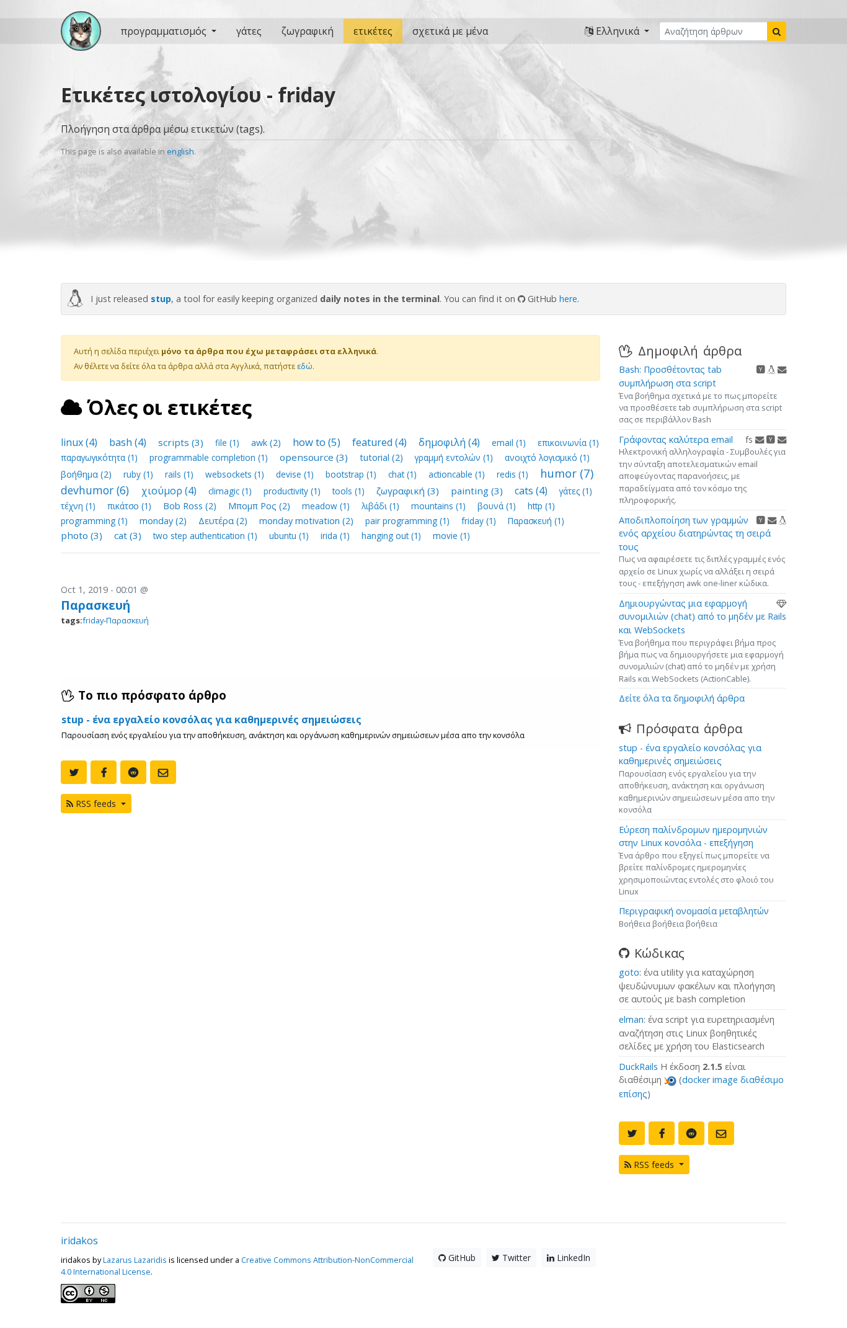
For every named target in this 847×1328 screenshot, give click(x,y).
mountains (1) (439, 506)
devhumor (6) (96, 490)
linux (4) (80, 442)
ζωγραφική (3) (408, 490)
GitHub (461, 1257)
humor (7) (566, 473)
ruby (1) (139, 474)
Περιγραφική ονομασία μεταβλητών (694, 911)
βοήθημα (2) (87, 474)
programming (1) (95, 521)
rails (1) (180, 474)
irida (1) (336, 535)
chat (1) (403, 474)
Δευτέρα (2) (224, 521)
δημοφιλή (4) (450, 442)
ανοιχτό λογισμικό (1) (547, 457)
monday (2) (164, 521)
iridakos (79, 1240)
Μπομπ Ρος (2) (260, 506)
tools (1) (349, 491)
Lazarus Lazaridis (135, 1259)
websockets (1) (236, 474)
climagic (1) (231, 491)
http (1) (541, 506)
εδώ (305, 366)
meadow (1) (327, 506)
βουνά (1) (497, 506)
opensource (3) (315, 457)
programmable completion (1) (209, 457)
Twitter (515, 1257)
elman (631, 1019)
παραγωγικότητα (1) (100, 457)
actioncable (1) (457, 474)
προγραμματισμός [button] (165, 31)
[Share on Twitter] (74, 772)
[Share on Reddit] (133, 772)
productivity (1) (293, 491)
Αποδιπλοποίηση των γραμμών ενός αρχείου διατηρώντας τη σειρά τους (695, 533)
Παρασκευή (95, 605)
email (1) (510, 442)
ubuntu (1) (290, 535)
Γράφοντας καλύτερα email (676, 439)
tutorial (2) (383, 457)
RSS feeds (95, 803)
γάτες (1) (575, 491)
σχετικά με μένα (450, 31)
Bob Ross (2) (191, 506)
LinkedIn (572, 1257)
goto (629, 972)
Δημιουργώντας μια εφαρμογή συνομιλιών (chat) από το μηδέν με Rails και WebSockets (702, 616)
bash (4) (129, 442)
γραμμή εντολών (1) (455, 457)
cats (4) (532, 490)
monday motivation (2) (307, 521)
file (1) (228, 442)
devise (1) (296, 474)
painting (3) (478, 490)
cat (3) (129, 535)
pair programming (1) (408, 521)
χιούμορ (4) (170, 490)
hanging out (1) (392, 535)
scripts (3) (182, 442)
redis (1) (514, 474)
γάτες (249, 31)
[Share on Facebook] (104, 772)
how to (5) (318, 442)
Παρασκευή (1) (536, 521)
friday (93, 620)
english (180, 151)
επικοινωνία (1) (568, 442)
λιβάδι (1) (381, 506)
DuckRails (638, 1066)
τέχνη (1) (79, 506)
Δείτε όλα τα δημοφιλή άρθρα (682, 698)
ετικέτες (372, 31)
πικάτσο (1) (130, 506)
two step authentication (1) (206, 535)
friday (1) (480, 521)
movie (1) (451, 535)
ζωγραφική (308, 31)
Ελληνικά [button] (617, 31)
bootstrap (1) (352, 474)
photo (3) (83, 535)
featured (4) (380, 442)
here (568, 299)
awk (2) (267, 442)
